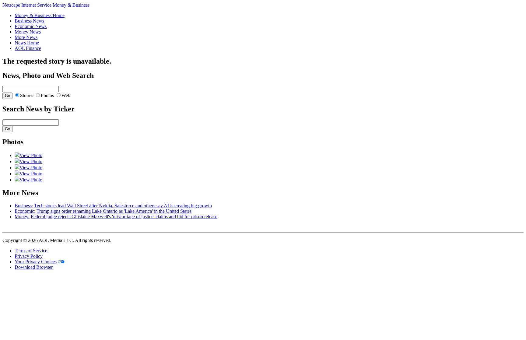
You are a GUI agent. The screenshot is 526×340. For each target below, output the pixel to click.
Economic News (31, 26)
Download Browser (34, 267)
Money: (22, 216)
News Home (27, 42)
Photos (47, 95)
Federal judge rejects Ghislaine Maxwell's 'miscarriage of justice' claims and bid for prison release (124, 216)
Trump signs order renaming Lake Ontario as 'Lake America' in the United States (114, 211)
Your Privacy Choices (36, 261)
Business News (29, 20)
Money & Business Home (40, 15)
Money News (28, 31)
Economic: (25, 211)
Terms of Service (31, 250)
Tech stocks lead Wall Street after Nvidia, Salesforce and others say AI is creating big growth (123, 205)
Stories (26, 95)
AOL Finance (28, 48)
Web (65, 95)
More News (26, 37)
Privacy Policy (29, 256)
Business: (24, 205)
